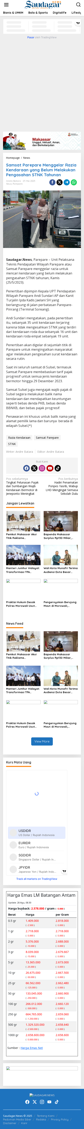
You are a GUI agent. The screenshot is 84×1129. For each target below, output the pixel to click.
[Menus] (6, 4)
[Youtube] (49, 468)
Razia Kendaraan (19, 437)
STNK (12, 444)
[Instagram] (42, 468)
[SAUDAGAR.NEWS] (43, 4)
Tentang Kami (45, 1115)
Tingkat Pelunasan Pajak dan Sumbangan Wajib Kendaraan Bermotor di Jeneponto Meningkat (22, 486)
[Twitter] (34, 468)
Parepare (18, 183)
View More (42, 741)
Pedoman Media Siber (17, 1119)
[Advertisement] (42, 85)
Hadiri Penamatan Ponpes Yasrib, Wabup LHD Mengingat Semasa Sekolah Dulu (62, 486)
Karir (24, 1123)
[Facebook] (26, 468)
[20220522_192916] (42, 1074)
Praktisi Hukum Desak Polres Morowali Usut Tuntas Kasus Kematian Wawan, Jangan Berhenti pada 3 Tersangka (23, 604)
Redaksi (41, 1119)
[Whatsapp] (74, 182)
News (9, 183)
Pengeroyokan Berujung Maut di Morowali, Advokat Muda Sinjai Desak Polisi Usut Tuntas (60, 604)
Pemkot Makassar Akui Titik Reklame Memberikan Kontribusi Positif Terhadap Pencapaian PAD (21, 536)
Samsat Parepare (47, 437)
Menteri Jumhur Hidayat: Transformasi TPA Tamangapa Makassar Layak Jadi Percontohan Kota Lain (23, 570)
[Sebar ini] (52, 182)
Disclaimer (9, 1123)
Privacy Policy (60, 1119)
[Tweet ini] (59, 182)
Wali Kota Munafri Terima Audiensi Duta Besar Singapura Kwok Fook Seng (61, 570)
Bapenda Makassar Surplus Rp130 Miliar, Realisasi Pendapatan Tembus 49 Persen (58, 536)
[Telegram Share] (67, 182)
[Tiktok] (58, 468)
